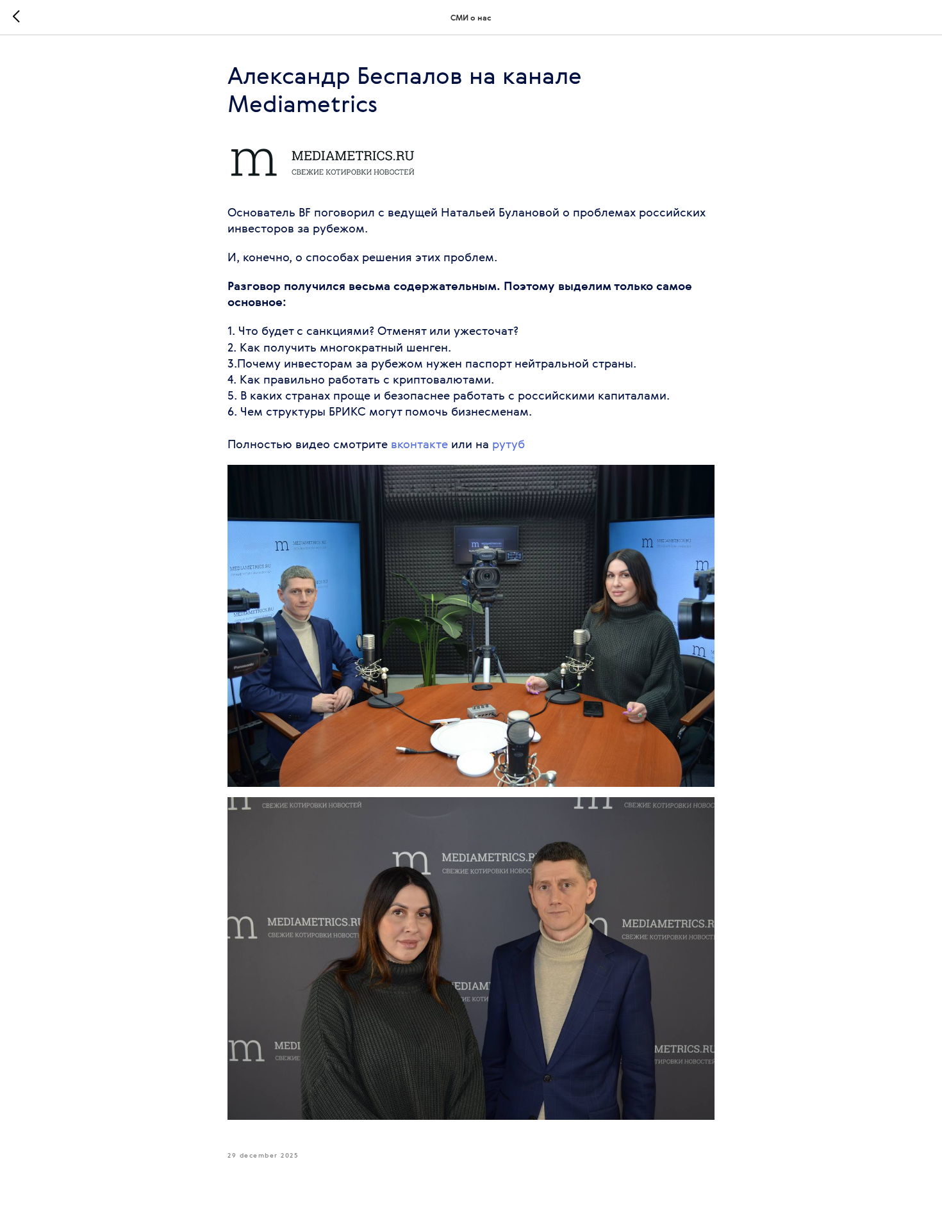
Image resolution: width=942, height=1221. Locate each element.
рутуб (508, 443)
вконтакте (419, 443)
